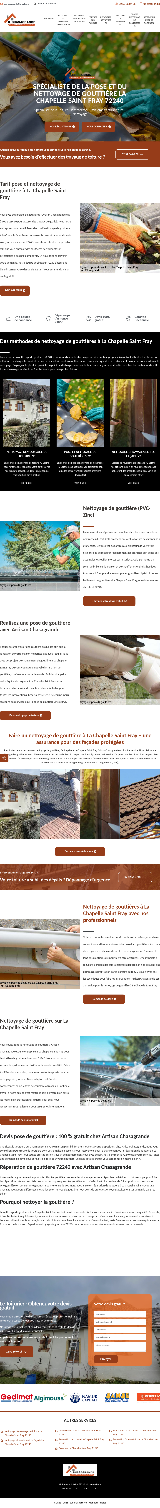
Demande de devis (102, 999)
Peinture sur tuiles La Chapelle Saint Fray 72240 (79, 1432)
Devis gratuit (13, 290)
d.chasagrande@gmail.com (16, 4)
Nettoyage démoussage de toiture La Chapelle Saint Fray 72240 (23, 1433)
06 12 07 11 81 (151, 4)
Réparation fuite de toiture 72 (149, 20)
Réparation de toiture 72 (105, 20)
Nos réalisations (61, 126)
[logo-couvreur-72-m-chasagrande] (19, 20)
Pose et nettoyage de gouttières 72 (134, 20)
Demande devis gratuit (22, 1120)
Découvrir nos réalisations (79, 851)
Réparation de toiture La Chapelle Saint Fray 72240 (81, 1441)
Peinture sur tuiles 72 (93, 20)
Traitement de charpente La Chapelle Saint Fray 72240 (134, 1432)
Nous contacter (97, 126)
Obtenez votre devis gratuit (107, 601)
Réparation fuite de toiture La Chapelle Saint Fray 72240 (135, 1441)
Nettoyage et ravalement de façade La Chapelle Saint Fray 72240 (24, 1442)
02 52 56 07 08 (127, 4)
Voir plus (27, 483)
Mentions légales (97, 1503)
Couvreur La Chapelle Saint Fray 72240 (78, 1448)
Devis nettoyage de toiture (24, 715)
